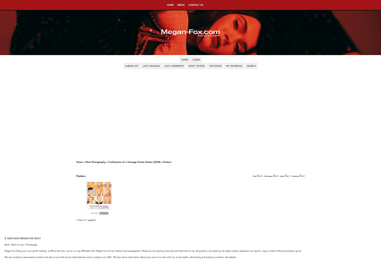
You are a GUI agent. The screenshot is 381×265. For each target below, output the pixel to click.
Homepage (31, 244)
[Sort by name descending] (277, 175)
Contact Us (195, 4)
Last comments (174, 65)
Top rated (215, 65)
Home (170, 4)
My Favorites (234, 65)
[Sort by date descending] (289, 175)
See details (230, 257)
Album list (131, 65)
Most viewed (197, 65)
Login (196, 59)
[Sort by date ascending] (286, 175)
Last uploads (151, 65)
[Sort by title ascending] (258, 175)
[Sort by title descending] (261, 175)
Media (181, 4)
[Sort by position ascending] (301, 175)
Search (251, 65)
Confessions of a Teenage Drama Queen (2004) (134, 161)
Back (6, 244)
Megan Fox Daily (12, 250)
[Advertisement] (190, 91)
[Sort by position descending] (304, 175)
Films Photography (95, 161)
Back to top (18, 244)
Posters (167, 161)
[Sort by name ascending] (275, 175)
